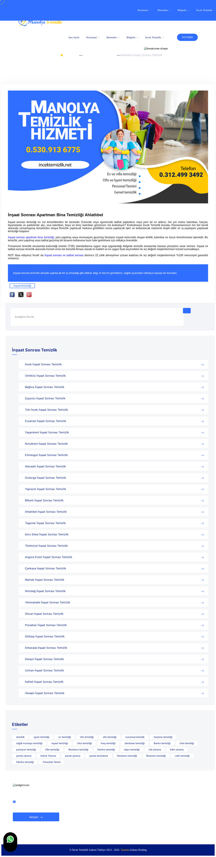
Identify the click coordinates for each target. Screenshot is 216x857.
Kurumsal (91, 37)
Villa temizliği (52, 749)
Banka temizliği (162, 743)
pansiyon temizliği (26, 749)
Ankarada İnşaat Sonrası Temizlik (46, 647)
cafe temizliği (182, 755)
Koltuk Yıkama (48, 755)
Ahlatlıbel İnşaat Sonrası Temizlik (46, 511)
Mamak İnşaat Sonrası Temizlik (44, 579)
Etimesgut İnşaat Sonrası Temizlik (46, 455)
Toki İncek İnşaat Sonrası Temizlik (46, 409)
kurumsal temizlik (135, 737)
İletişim (34, 817)
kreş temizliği (108, 743)
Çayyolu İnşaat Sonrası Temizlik (45, 398)
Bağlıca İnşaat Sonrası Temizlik (44, 387)
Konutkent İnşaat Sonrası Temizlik (46, 443)
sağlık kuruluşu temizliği (29, 743)
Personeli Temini (52, 762)
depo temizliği (132, 749)
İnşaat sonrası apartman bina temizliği (31, 237)
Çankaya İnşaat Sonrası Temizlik (45, 568)
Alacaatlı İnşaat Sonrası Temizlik (45, 466)
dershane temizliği (135, 743)
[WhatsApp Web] (10, 842)
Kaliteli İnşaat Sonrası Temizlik (44, 681)
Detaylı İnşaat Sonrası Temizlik (44, 659)
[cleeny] (40, 25)
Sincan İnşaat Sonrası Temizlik (44, 613)
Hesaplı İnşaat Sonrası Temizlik (44, 693)
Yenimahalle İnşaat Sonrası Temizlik (47, 602)
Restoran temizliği (156, 755)
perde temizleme (98, 755)
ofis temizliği (87, 737)
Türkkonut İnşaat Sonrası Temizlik (46, 545)
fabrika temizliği (106, 749)
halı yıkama (155, 749)
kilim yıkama (177, 749)
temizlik (20, 737)
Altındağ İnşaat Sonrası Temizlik (45, 591)
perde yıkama (23, 755)
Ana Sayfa (73, 37)
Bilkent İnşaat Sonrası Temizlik (44, 500)
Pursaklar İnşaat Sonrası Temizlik (46, 625)
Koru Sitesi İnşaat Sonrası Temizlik (47, 534)
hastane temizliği (163, 737)
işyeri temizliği (41, 737)
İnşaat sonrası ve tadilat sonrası (64, 255)
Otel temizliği (187, 743)
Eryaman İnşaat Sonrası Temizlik (45, 421)
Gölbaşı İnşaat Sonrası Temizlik (45, 636)
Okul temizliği (84, 743)
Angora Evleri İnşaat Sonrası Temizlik (48, 557)
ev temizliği (64, 737)
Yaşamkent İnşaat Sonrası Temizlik (47, 432)
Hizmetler (111, 37)
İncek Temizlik (153, 37)
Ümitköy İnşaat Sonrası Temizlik (45, 375)
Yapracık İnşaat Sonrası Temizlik (45, 489)
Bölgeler (131, 37)
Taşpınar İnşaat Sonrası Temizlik (45, 523)
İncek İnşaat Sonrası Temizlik (43, 364)
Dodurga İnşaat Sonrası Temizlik (45, 477)
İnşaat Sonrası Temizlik (98, 55)
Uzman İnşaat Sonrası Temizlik (44, 670)
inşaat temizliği (22, 285)
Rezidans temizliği (78, 749)
